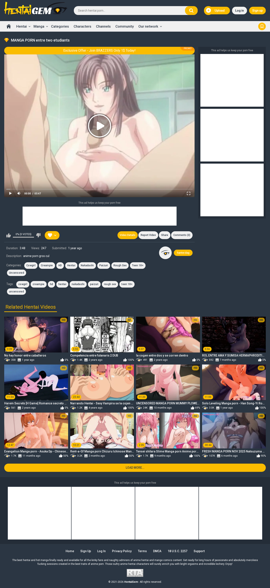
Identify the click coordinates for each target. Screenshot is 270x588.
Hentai (21, 26)
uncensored (16, 291)
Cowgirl (30, 265)
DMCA (157, 551)
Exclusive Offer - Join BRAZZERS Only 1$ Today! (99, 50)
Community (124, 26)
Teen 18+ (137, 265)
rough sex (110, 284)
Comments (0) (181, 235)
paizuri (94, 284)
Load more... (135, 467)
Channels (103, 26)
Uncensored (16, 272)
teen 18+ (127, 284)
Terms (142, 551)
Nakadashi (87, 265)
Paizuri (103, 265)
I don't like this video (38, 235)
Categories (60, 26)
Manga (39, 26)
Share (164, 235)
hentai (62, 284)
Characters (82, 26)
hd (51, 284)
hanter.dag (183, 252)
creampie (38, 284)
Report (148, 235)
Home (8, 26)
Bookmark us (262, 26)
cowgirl (22, 284)
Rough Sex (120, 265)
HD (60, 265)
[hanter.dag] (165, 252)
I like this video (8, 235)
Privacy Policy (122, 551)
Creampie (47, 265)
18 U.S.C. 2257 (177, 551)
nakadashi (78, 284)
